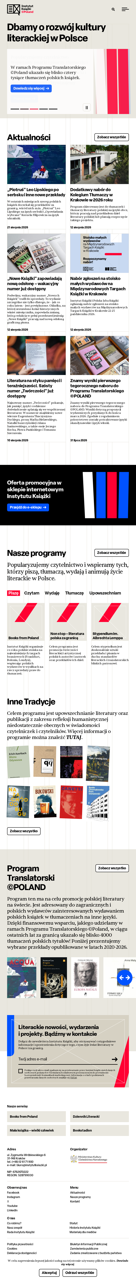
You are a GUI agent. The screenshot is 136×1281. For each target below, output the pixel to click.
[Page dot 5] (53, 109)
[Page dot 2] (24, 109)
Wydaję (52, 593)
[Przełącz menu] (125, 9)
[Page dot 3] (34, 109)
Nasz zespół (14, 1227)
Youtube (12, 1206)
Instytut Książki (20, 10)
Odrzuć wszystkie (79, 1272)
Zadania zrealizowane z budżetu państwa (96, 1253)
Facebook (13, 1192)
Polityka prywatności (20, 1244)
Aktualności (77, 1192)
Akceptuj (49, 1272)
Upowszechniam (105, 593)
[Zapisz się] (114, 1059)
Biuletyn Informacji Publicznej (88, 1244)
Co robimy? (14, 1223)
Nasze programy (80, 1197)
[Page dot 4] (43, 109)
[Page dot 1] (15, 109)
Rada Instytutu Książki (20, 1232)
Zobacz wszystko (24, 831)
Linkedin (12, 1210)
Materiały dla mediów (83, 1232)
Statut (74, 1223)
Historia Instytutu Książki (85, 1227)
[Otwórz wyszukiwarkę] (113, 9)
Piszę (13, 593)
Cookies (12, 1248)
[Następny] (128, 977)
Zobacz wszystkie (111, 137)
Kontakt (75, 1201)
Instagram (13, 1197)
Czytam (31, 593)
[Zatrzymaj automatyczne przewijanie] (87, 107)
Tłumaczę (74, 593)
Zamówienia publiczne (84, 1248)
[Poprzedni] (121, 977)
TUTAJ (73, 737)
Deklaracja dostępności (21, 1253)
